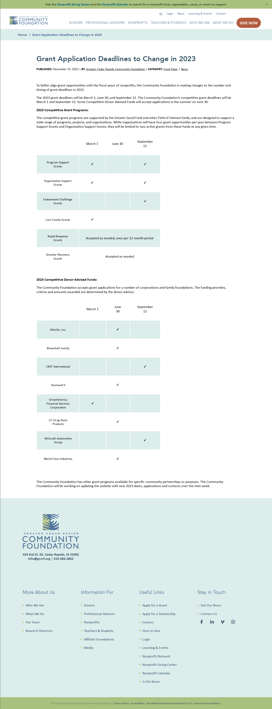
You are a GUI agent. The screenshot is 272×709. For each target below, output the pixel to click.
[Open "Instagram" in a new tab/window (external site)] (233, 622)
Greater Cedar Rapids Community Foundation (115, 69)
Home (22, 34)
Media (88, 647)
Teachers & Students (168, 23)
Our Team (33, 622)
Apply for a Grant (154, 605)
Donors (76, 23)
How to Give (151, 630)
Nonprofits (138, 23)
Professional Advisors (105, 23)
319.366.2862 (63, 558)
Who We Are (200, 23)
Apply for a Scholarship (158, 613)
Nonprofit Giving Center (159, 664)
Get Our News (211, 605)
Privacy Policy (121, 703)
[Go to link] (29, 23)
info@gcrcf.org (39, 558)
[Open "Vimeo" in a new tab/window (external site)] (223, 622)
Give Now (249, 22)
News (180, 13)
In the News (151, 681)
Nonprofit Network (156, 656)
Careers (148, 622)
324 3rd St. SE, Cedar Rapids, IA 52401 (51, 554)
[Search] (160, 14)
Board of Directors (39, 630)
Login (169, 13)
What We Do (223, 23)
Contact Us (209, 613)
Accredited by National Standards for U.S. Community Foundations (183, 703)
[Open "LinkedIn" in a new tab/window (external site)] (212, 622)
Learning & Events (200, 13)
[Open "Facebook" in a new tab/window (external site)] (202, 622)
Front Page (170, 69)
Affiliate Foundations (99, 639)
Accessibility (137, 703)
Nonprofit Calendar (156, 673)
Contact (221, 13)
